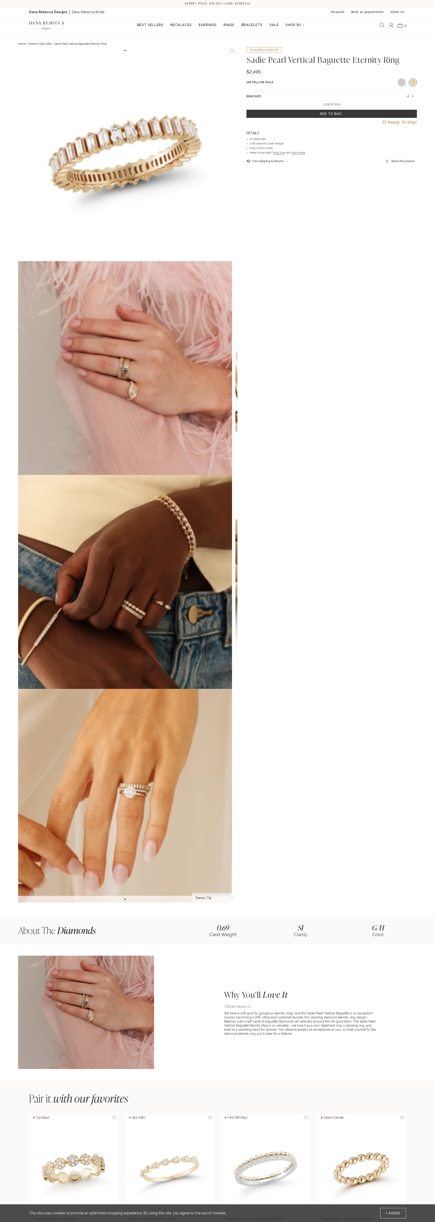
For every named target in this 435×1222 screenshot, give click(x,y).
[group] (223, 930)
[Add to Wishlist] (114, 1118)
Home (22, 43)
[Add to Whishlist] (232, 51)
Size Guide (298, 152)
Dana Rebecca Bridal (88, 12)
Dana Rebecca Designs (48, 12)
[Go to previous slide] (125, 50)
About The (57, 930)
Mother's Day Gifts (40, 43)
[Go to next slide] (125, 899)
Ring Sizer (279, 152)
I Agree (393, 1213)
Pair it (78, 1098)
